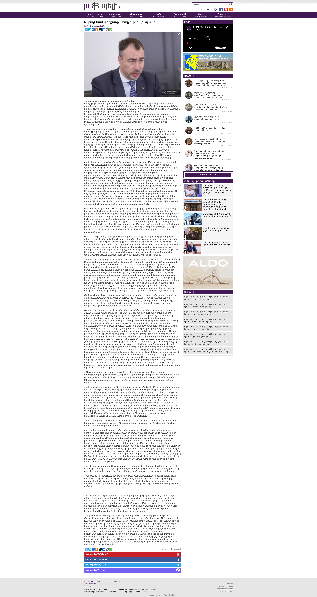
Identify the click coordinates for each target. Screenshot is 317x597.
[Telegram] (86, 29)
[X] (100, 29)
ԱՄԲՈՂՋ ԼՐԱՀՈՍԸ (208, 175)
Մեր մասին (228, 583)
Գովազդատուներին (225, 589)
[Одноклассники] (96, 29)
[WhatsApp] (110, 29)
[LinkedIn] (103, 29)
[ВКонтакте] (93, 29)
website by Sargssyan (226, 591)
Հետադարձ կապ (226, 586)
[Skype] (89, 29)
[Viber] (107, 29)
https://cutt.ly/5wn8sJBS (292, 582)
